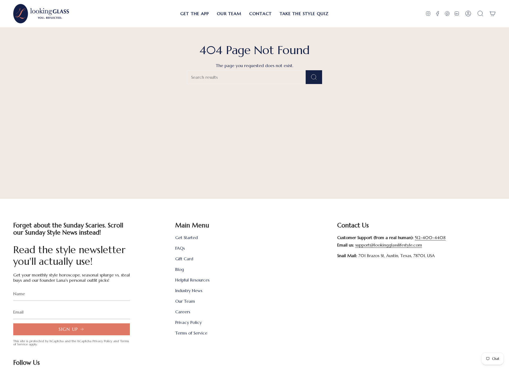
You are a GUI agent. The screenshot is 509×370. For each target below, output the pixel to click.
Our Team (185, 301)
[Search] (314, 77)
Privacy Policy (102, 341)
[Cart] (492, 13)
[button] (194, 13)
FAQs (180, 248)
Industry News (188, 290)
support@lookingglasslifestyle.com (388, 245)
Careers (182, 311)
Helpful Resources (192, 280)
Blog (179, 269)
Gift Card (184, 258)
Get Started (186, 237)
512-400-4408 (430, 237)
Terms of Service (191, 333)
